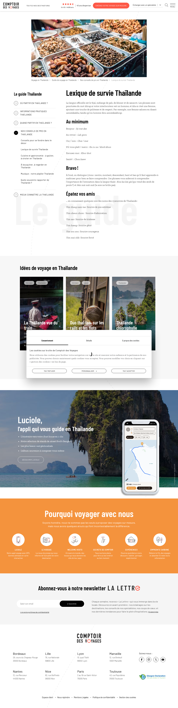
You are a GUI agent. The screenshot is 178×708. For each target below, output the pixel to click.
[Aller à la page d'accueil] (12, 5)
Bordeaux (19, 653)
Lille (48, 653)
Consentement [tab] (47, 340)
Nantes (18, 671)
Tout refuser (49, 371)
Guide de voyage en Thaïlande (64, 80)
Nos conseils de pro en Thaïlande (94, 80)
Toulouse (115, 671)
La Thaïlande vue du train (41, 329)
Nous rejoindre (63, 697)
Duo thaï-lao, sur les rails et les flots (87, 329)
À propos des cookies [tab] (130, 340)
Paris (80, 671)
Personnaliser (88, 371)
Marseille (115, 653)
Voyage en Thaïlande (39, 80)
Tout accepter (129, 371)
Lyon (80, 653)
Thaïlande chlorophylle (133, 329)
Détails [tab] (89, 340)
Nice (48, 671)
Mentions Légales (81, 697)
